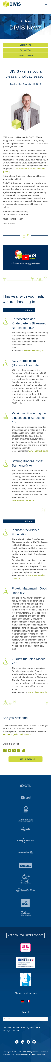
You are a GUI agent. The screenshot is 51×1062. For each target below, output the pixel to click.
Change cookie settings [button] (25, 993)
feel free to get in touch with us (17, 734)
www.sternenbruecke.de (23, 500)
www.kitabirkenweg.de (33, 351)
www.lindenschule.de (38, 451)
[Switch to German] (23, 1001)
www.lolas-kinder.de (37, 692)
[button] (5, 750)
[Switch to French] (28, 1001)
